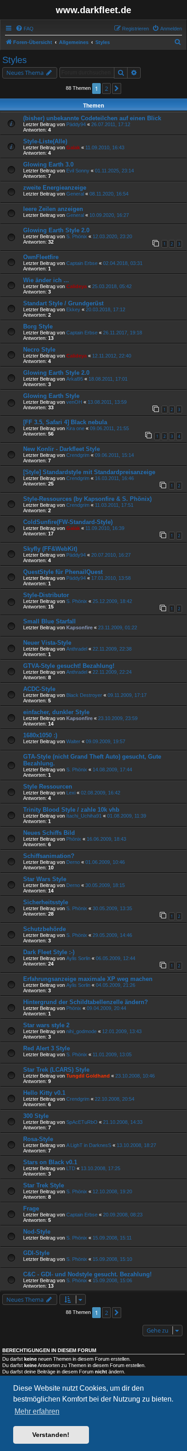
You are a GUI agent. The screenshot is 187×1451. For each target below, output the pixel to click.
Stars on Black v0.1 (50, 1162)
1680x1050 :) (40, 735)
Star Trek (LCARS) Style (56, 1069)
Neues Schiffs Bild (49, 832)
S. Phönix (76, 236)
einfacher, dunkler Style (56, 712)
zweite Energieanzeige (54, 187)
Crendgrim (77, 455)
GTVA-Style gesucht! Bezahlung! (68, 665)
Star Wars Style (44, 879)
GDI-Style (36, 1253)
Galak (73, 147)
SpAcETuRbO (82, 1122)
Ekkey (73, 309)
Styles (14, 60)
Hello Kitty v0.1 (44, 1092)
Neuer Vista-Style (47, 642)
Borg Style (38, 326)
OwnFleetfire (41, 257)
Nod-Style (36, 1231)
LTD (70, 1168)
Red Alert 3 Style (46, 1048)
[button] (116, 88)
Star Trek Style (43, 1185)
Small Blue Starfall (49, 621)
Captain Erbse (82, 263)
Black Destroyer (84, 695)
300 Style (36, 1116)
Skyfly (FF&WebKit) (50, 548)
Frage (31, 1208)
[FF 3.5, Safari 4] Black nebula (65, 422)
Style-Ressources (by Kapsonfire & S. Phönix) (87, 498)
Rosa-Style (38, 1139)
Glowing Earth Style (51, 395)
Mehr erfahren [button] (37, 1411)
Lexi (70, 792)
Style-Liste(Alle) (45, 141)
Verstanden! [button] (50, 1434)
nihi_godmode (81, 1031)
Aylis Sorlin (78, 958)
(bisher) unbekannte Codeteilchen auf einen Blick (92, 118)
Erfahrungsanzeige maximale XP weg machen (88, 979)
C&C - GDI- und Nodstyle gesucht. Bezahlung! (87, 1274)
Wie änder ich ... (46, 280)
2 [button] (106, 88)
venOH (74, 402)
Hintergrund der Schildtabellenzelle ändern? (85, 1002)
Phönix (73, 839)
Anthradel (76, 649)
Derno (73, 862)
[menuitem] (24, 28)
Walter (73, 741)
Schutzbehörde (44, 929)
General (75, 193)
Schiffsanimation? (48, 856)
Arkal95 (74, 379)
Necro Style (39, 349)
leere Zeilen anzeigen (53, 209)
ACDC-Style (39, 689)
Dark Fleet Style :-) (48, 952)
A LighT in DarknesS (88, 1145)
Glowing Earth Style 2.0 (56, 230)
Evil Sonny (77, 170)
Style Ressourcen (47, 786)
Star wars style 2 (46, 1025)
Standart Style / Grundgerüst (63, 303)
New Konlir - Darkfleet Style (61, 449)
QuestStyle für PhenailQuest (63, 572)
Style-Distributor (46, 595)
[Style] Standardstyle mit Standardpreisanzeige (89, 472)
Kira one (75, 428)
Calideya (76, 286)
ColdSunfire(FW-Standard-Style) (68, 522)
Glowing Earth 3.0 (48, 164)
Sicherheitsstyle (45, 902)
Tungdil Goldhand (88, 1075)
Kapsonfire (79, 627)
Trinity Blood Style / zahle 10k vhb (71, 809)
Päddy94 (76, 124)
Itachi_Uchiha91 (84, 816)
